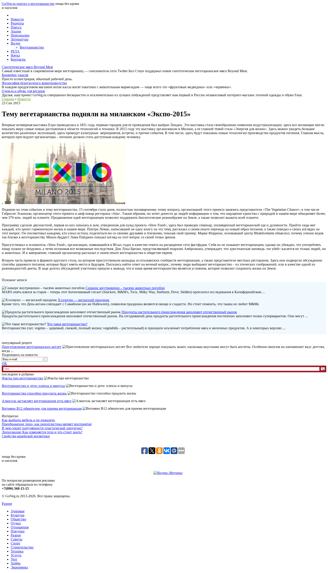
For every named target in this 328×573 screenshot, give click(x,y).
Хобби (16, 563)
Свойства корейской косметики (26, 436)
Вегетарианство (32, 47)
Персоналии (20, 35)
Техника (17, 551)
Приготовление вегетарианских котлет (31, 347)
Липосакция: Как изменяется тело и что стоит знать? (42, 432)
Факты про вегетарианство (22, 378)
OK (4, 363)
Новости (17, 19)
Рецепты (17, 23)
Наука (15, 55)
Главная (8, 99)
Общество (18, 519)
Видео (15, 43)
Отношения (20, 527)
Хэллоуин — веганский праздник (83, 300)
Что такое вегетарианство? (67, 324)
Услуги (16, 555)
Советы (16, 539)
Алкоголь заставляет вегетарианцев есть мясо (36, 401)
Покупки (18, 531)
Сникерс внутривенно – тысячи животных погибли (125, 288)
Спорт (15, 543)
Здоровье (18, 511)
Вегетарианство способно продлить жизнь (34, 393)
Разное (7, 503)
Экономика (19, 567)
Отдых (16, 523)
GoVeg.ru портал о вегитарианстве (28, 4)
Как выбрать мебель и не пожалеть (28, 420)
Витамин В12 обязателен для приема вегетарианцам (42, 408)
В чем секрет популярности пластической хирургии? (42, 428)
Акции (16, 31)
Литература (19, 39)
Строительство (22, 547)
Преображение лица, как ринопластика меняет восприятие (47, 424)
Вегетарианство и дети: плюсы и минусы (33, 386)
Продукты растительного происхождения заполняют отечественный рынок (179, 312)
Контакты (18, 59)
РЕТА (15, 51)
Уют (14, 559)
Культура (17, 515)
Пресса (16, 27)
